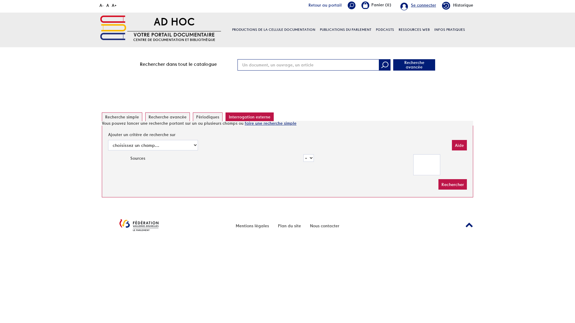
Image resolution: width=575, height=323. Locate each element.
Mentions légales (252, 225)
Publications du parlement (345, 30)
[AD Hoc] (113, 28)
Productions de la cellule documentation (273, 30)
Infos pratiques (449, 30)
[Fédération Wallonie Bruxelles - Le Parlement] (138, 225)
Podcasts (385, 30)
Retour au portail (325, 5)
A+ (114, 5)
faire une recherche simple (270, 123)
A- (101, 5)
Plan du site (289, 225)
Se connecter (423, 5)
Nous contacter (324, 225)
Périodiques (207, 117)
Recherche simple (122, 117)
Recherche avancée (414, 64)
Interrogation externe (249, 117)
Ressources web (414, 30)
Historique (463, 5)
